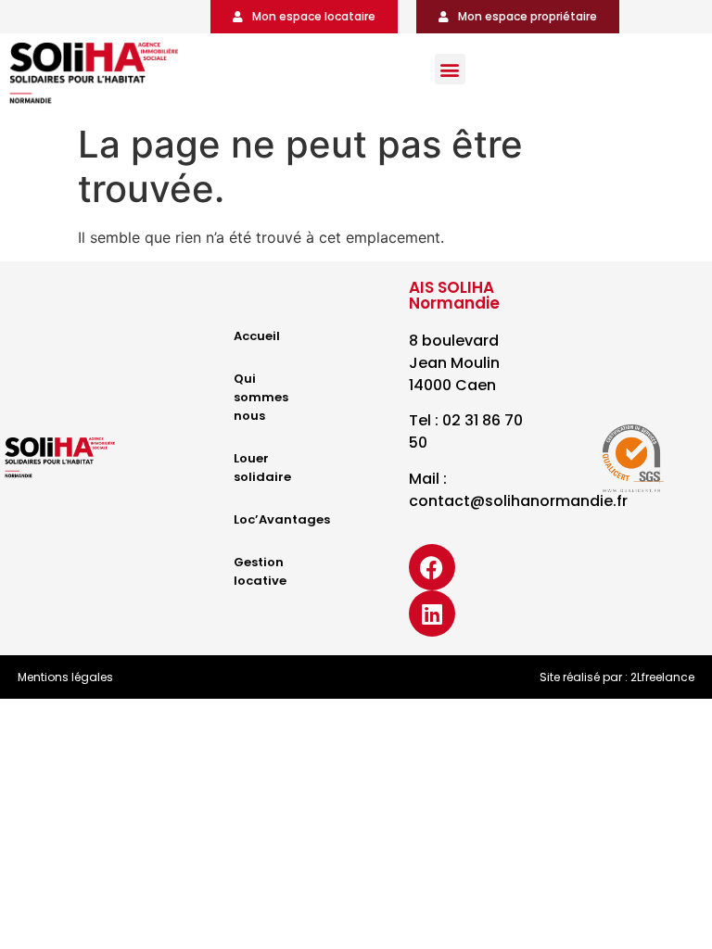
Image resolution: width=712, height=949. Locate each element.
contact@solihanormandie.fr (518, 501)
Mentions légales (65, 677)
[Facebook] (432, 567)
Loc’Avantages (280, 519)
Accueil (257, 336)
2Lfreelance (662, 677)
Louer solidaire (262, 467)
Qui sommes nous (261, 397)
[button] (450, 69)
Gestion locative (260, 571)
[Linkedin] (432, 613)
